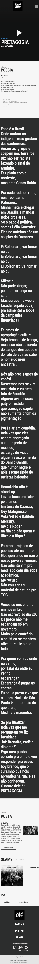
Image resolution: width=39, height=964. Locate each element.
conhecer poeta (8, 847)
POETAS (19, 931)
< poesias (4, 38)
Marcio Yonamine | (14, 962)
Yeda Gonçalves (23, 962)
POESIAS (19, 924)
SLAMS (19, 937)
